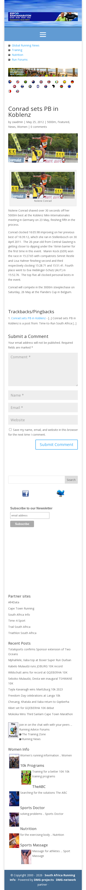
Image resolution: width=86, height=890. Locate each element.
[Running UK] (41, 82)
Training (17, 50)
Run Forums (20, 59)
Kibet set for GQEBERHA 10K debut (31, 708)
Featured (63, 122)
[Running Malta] (9, 92)
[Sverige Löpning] (30, 87)
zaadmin (17, 122)
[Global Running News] (9, 45)
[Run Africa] (53, 87)
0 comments (39, 127)
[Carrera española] (64, 82)
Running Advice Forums (34, 729)
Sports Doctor (54, 814)
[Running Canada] (48, 82)
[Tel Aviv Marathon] (37, 87)
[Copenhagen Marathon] (14, 87)
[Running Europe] (69, 87)
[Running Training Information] (9, 59)
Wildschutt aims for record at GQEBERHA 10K (37, 672)
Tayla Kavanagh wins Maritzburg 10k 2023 (35, 689)
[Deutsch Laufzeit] (72, 82)
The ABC (61, 793)
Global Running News (25, 45)
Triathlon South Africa (22, 633)
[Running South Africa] (25, 82)
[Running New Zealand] (33, 82)
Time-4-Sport (16, 620)
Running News (31, 739)
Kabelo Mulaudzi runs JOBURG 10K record (35, 666)
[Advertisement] (43, 562)
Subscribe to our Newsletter (31, 508)
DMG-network (66, 880)
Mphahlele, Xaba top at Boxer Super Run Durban (39, 660)
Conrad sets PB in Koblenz (28, 318)
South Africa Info (19, 614)
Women (22, 127)
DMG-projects (44, 880)
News (12, 127)
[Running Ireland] (56, 82)
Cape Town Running (21, 608)
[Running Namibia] (17, 92)
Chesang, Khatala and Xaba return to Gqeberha (38, 702)
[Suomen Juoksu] (22, 87)
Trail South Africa (19, 627)
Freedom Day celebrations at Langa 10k (34, 695)
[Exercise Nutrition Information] (9, 55)
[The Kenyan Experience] (61, 87)
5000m (51, 122)
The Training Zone (34, 734)
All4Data (13, 602)
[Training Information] (9, 50)
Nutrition (17, 55)
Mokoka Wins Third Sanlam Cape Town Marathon (40, 714)
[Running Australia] (45, 87)
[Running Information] (9, 82)
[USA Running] (17, 82)
